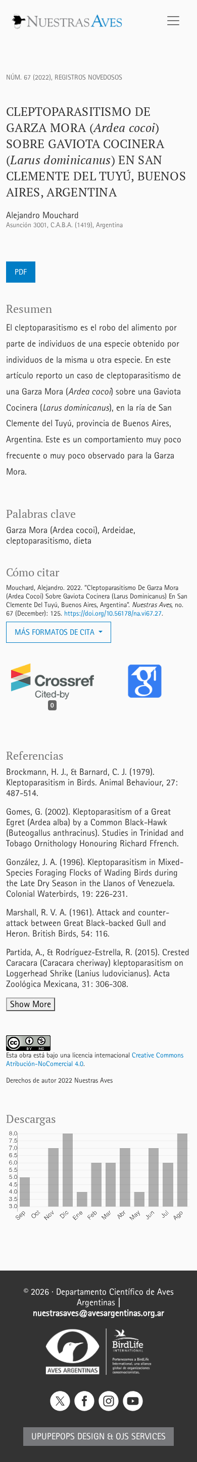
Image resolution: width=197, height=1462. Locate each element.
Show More (30, 1004)
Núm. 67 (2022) (28, 77)
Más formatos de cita (55, 632)
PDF (21, 272)
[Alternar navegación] (173, 20)
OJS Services (141, 1436)
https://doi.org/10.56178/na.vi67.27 (113, 613)
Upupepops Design (68, 1436)
